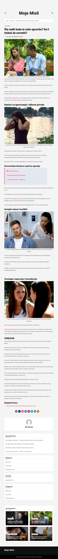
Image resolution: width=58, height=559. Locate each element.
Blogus (32, 557)
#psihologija (22, 175)
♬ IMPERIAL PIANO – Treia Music (16, 179)
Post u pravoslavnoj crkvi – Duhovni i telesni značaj (18, 451)
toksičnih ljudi (17, 98)
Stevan (10, 36)
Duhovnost (8, 462)
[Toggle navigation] (5, 13)
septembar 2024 (9, 480)
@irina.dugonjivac (14, 171)
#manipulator (15, 175)
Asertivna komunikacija (10, 329)
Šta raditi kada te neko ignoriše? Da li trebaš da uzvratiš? (19, 444)
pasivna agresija (17, 198)
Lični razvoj (7, 25)
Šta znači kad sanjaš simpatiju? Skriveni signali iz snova (19, 447)
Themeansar (39, 557)
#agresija (9, 175)
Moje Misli (29, 13)
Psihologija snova (9, 469)
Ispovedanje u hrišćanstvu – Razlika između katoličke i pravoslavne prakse (24, 440)
